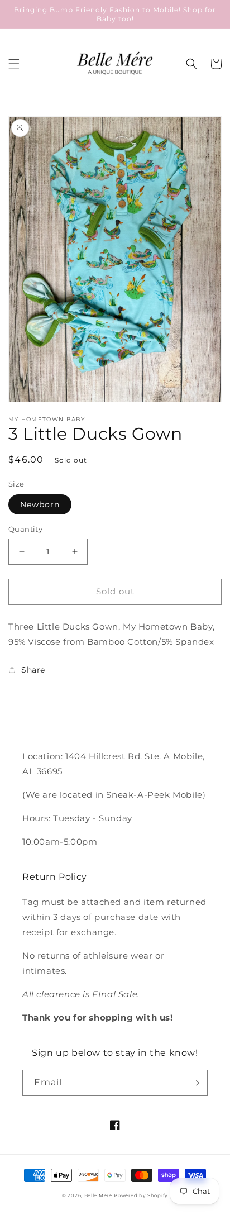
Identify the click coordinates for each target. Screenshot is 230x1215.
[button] (14, 63)
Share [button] (33, 670)
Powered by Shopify (141, 1195)
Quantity (25, 529)
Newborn (40, 504)
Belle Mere (98, 1195)
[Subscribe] (195, 1083)
